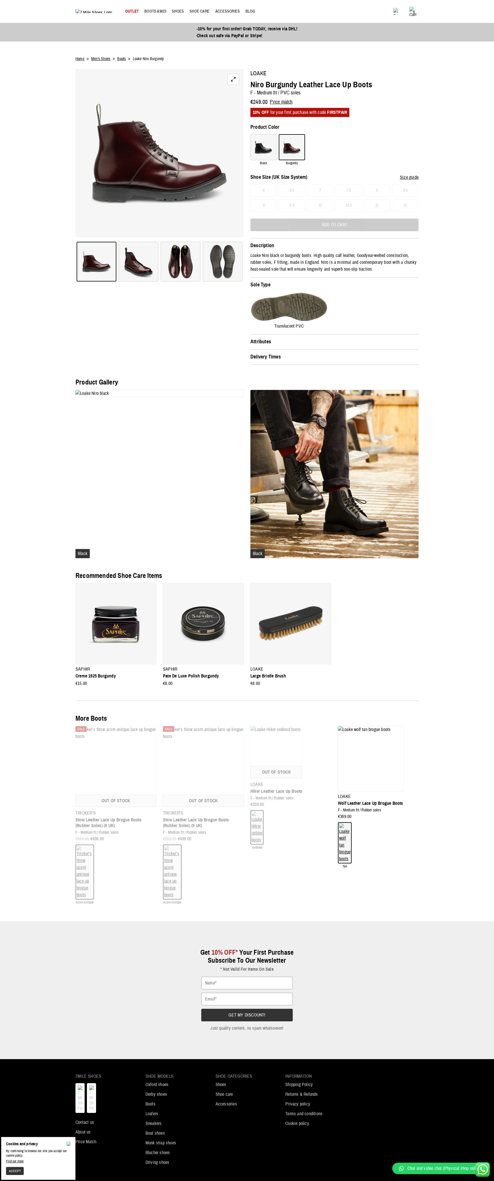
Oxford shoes (157, 1084)
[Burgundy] (292, 147)
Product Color (265, 127)
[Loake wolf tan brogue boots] (345, 842)
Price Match (85, 1142)
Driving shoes (158, 1162)
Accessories (226, 1104)
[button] (440, 1168)
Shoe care (224, 1094)
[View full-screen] (233, 79)
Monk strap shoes (161, 1143)
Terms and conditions (303, 1113)
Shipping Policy (299, 1084)
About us (83, 1132)
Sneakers (154, 1123)
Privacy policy (297, 1104)
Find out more (15, 1161)
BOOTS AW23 (155, 11)
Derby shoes (156, 1094)
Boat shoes (155, 1133)
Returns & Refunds (301, 1094)
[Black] (263, 147)
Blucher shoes (158, 1152)
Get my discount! (246, 1015)
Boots (151, 1104)
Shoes (221, 1084)
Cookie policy (297, 1123)
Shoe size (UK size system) (278, 177)
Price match (281, 102)
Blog (250, 11)
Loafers (152, 1113)
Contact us (84, 1122)
